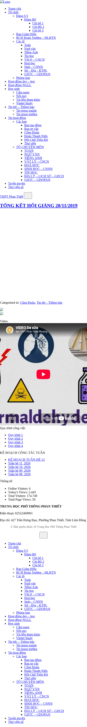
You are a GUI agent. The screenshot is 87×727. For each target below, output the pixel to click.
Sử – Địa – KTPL (35, 70)
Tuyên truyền (16, 183)
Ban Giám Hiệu (26, 34)
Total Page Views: (20, 499)
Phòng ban (23, 78)
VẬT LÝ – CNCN (36, 161)
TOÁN (29, 150)
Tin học (29, 56)
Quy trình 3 (15, 442)
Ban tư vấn (31, 129)
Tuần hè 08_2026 (19, 474)
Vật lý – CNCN (34, 59)
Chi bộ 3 (38, 30)
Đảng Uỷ (22, 16)
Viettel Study (24, 103)
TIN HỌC (31, 172)
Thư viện (30, 143)
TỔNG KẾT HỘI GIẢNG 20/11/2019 (38, 205)
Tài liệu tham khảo (28, 99)
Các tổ (20, 41)
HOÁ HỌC (31, 165)
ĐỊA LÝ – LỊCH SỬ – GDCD (44, 176)
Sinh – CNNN (33, 67)
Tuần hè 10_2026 (19, 467)
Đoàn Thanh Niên (36, 136)
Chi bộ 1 (38, 23)
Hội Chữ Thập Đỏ (36, 139)
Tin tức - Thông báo (49, 302)
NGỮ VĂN (32, 154)
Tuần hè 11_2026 (19, 463)
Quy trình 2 (15, 438)
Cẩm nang (22, 92)
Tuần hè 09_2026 (19, 470)
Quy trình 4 (15, 446)
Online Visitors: (18, 488)
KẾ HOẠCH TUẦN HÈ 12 (26, 459)
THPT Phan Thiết (11, 196)
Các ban (21, 121)
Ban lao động (32, 125)
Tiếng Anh (31, 52)
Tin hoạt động (17, 118)
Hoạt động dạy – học (21, 81)
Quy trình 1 (15, 435)
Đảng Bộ (30, 19)
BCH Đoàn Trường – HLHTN (36, 37)
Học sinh (14, 88)
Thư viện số (15, 187)
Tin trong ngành (26, 110)
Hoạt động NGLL (19, 85)
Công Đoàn (31, 132)
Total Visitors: (17, 496)
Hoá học (29, 63)
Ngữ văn (30, 48)
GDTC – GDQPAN (37, 74)
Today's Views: (18, 492)
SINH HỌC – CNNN (38, 169)
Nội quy (21, 96)
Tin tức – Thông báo (21, 107)
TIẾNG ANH (33, 158)
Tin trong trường (26, 114)
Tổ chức (13, 12)
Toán (27, 45)
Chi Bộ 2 (38, 27)
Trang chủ (14, 8)
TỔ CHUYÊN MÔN (30, 147)
